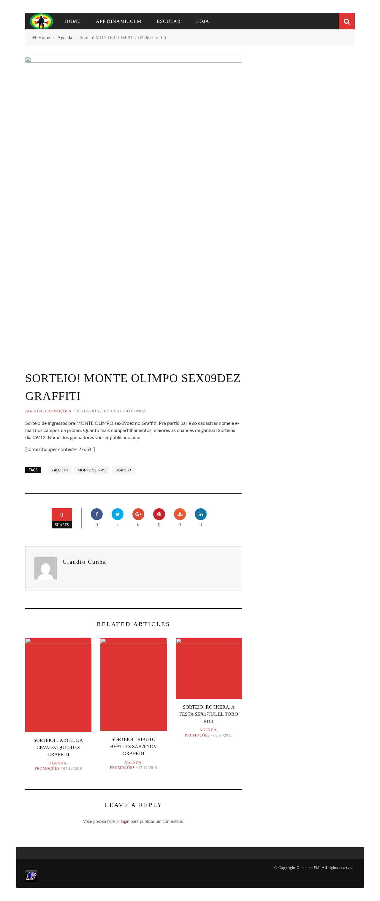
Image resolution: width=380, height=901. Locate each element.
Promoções (58, 411)
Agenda (34, 411)
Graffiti (60, 470)
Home (72, 21)
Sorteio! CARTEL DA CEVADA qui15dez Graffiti (58, 747)
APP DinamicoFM (118, 21)
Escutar (169, 21)
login (125, 822)
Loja (202, 21)
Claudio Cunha (128, 411)
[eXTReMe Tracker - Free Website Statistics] (31, 876)
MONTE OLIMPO (92, 470)
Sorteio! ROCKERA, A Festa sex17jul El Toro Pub (208, 714)
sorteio (123, 470)
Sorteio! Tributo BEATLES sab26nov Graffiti (133, 746)
